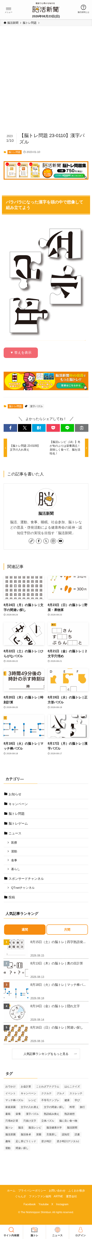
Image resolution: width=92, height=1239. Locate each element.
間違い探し (22, 1148)
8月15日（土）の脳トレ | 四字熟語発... (58, 942)
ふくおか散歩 (76, 1190)
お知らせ (15, 794)
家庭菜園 (10, 1107)
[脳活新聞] (46, 7)
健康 (67, 1100)
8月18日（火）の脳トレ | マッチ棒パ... (58, 984)
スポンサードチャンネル (26, 878)
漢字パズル (36, 406)
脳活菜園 (10, 1134)
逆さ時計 (46, 1141)
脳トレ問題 (14, 152)
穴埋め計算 (11, 1120)
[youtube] (60, 541)
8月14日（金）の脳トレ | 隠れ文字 (55, 1006)
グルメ (60, 1093)
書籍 (7, 1113)
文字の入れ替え (30, 1107)
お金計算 (26, 1086)
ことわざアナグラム (47, 1086)
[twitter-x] (46, 541)
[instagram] (53, 541)
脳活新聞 (46, 513)
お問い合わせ (57, 1190)
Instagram (62, 1204)
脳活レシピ (34, 1127)
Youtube (44, 1204)
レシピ (32, 1100)
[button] (8, 8)
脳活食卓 (26, 1134)
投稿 (12, 897)
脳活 (20, 1127)
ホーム (11, 1190)
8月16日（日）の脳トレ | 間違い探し (56, 1027)
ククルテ (46, 1093)
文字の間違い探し (54, 1107)
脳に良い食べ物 (68, 1120)
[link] (31, 541)
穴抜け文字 (29, 1120)
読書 (77, 1134)
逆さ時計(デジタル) (68, 1141)
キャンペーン (18, 804)
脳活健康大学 (54, 1127)
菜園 (38, 1134)
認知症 (66, 1134)
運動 (14, 851)
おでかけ (10, 1086)
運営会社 (71, 1196)
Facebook (30, 1204)
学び (77, 1100)
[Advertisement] (46, 81)
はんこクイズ (72, 1086)
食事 (14, 860)
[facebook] (39, 541)
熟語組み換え (51, 1113)
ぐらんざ (20, 1196)
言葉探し (51, 1134)
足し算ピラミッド (26, 1141)
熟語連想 (69, 1113)
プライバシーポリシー (32, 1190)
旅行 (82, 1107)
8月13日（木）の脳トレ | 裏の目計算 (56, 963)
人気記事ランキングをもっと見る (47, 1054)
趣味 (7, 1141)
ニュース (15, 833)
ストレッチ (76, 1093)
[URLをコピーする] (81, 428)
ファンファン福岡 (40, 1196)
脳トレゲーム (18, 823)
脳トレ (9, 1127)
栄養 (18, 1113)
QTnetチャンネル (23, 887)
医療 (14, 842)
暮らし (15, 869)
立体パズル (47, 1120)
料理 (72, 1107)
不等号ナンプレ (50, 1100)
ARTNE (58, 1196)
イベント (10, 1093)
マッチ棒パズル (14, 1100)
